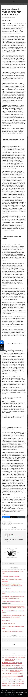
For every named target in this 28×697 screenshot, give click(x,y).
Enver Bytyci (4, 668)
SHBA (6, 683)
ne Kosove (23, 677)
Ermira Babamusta (11, 668)
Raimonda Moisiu (8, 681)
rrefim (9, 524)
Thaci (11, 685)
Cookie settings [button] (12, 694)
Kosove (4, 678)
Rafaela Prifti (17, 680)
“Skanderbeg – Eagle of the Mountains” (11, 576)
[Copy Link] (2, 349)
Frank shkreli (15, 670)
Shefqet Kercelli (11, 683)
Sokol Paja (6, 685)
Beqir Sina (18, 663)
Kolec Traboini (15, 676)
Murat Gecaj (14, 677)
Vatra (13, 685)
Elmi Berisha (21, 665)
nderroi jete (18, 678)
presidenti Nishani (10, 679)
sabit (10, 534)
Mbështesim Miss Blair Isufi (8, 623)
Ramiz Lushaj (14, 681)
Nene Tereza (4, 679)
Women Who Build (6, 588)
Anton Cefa (15, 657)
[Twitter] (2, 345)
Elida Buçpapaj (15, 665)
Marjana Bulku (8, 677)
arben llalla (20, 657)
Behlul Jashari (8, 662)
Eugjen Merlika (18, 668)
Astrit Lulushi (9, 659)
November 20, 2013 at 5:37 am (15, 536)
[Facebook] (2, 342)
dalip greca (11, 523)
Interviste (4, 676)
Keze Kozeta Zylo (9, 676)
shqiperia (18, 683)
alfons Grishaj (10, 657)
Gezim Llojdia (12, 673)
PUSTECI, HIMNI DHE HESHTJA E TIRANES (12, 631)
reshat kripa (19, 681)
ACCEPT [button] (20, 694)
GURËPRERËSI (6, 620)
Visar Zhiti (17, 685)
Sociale (10, 521)
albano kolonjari (4, 657)
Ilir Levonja (19, 673)
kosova (20, 676)
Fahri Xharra (5, 671)
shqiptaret (22, 683)
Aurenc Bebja (17, 660)
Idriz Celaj (16, 523)
